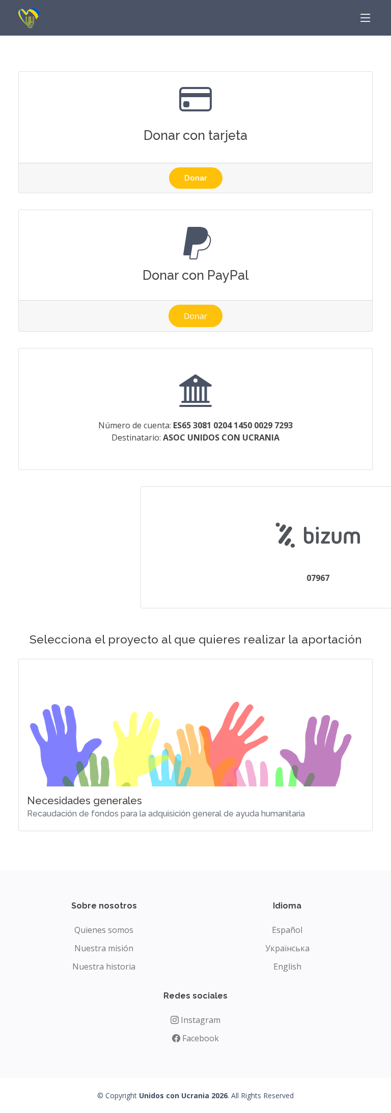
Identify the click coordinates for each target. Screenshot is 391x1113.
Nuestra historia (103, 966)
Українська (287, 948)
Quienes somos (103, 930)
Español (287, 930)
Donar (195, 178)
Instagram (199, 1020)
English (287, 966)
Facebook (199, 1038)
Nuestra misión (103, 948)
